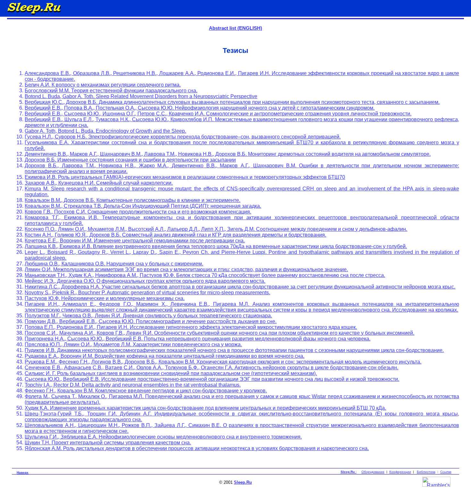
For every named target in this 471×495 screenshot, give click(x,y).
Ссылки (445, 472)
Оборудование (372, 472)
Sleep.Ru (243, 482)
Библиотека (426, 472)
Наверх (23, 472)
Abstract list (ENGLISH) (235, 28)
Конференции (400, 472)
